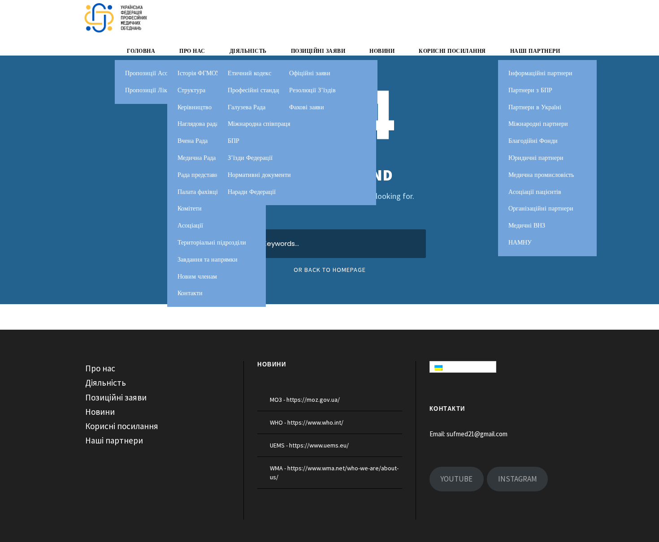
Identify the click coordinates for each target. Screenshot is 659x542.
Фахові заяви (306, 107)
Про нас (192, 51)
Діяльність (248, 51)
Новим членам (197, 276)
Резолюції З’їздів (312, 90)
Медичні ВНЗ (526, 225)
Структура (191, 90)
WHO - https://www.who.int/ (306, 422)
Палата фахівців (199, 192)
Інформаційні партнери (540, 73)
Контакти (190, 293)
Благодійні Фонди (533, 141)
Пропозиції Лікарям (152, 90)
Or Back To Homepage (330, 270)
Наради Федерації (252, 192)
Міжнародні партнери (538, 123)
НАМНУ (520, 242)
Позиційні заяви (318, 51)
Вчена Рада (193, 141)
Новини (382, 51)
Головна (141, 51)
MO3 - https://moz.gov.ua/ (305, 400)
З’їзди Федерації (250, 158)
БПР (233, 141)
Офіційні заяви (309, 73)
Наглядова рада (198, 123)
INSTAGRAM (517, 479)
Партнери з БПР (530, 90)
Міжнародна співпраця (259, 123)
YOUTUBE (456, 479)
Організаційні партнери (540, 208)
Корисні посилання (452, 51)
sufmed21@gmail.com (477, 434)
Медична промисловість (541, 175)
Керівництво (195, 107)
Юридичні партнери (536, 158)
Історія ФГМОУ (199, 73)
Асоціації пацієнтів (534, 192)
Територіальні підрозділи (212, 242)
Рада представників (204, 175)
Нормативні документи (259, 175)
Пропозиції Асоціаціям (156, 73)
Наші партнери (535, 51)
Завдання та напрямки (208, 259)
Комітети (190, 208)
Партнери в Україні (534, 107)
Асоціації (190, 225)
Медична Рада (197, 158)
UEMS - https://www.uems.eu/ (309, 445)
